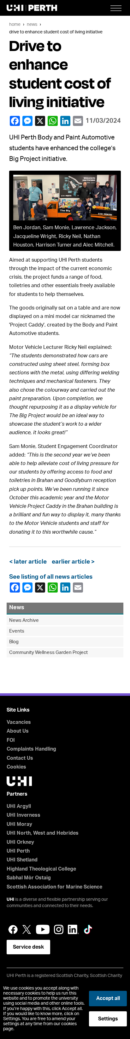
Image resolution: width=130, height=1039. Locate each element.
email (78, 121)
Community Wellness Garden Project (48, 652)
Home (15, 24)
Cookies (16, 766)
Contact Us (20, 758)
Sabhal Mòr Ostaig (29, 877)
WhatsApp (53, 121)
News (32, 24)
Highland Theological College (41, 869)
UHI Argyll (19, 806)
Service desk (28, 947)
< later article (29, 562)
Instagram (58, 929)
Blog (14, 641)
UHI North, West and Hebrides (43, 833)
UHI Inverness (23, 815)
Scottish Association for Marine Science (54, 886)
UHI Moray (19, 824)
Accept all (108, 998)
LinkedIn (66, 121)
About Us (18, 731)
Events (16, 631)
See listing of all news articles (50, 577)
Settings (108, 1018)
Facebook (15, 121)
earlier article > (72, 562)
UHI (10, 899)
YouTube (43, 929)
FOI (11, 740)
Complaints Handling (31, 749)
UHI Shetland (22, 859)
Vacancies (19, 722)
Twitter (27, 929)
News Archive (24, 620)
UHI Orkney (20, 842)
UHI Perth (18, 851)
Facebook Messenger (28, 121)
